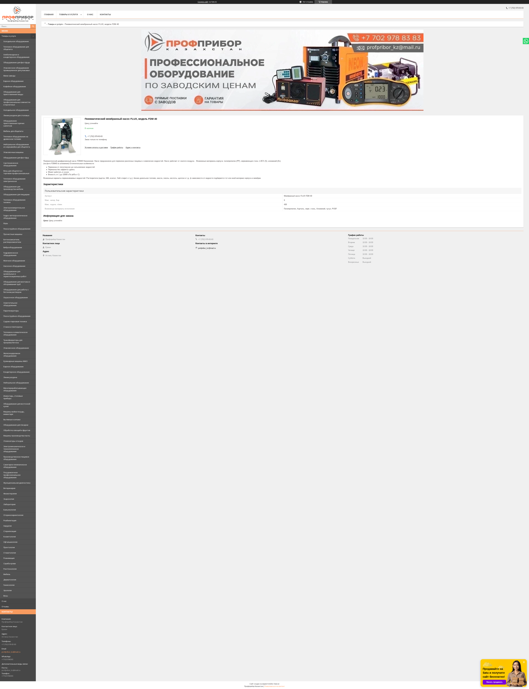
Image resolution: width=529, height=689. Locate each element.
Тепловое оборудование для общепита (16, 48)
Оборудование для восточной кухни (16, 405)
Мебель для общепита (13, 131)
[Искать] (33, 26)
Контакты (105, 14)
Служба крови (9, 563)
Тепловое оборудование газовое (14, 201)
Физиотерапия (10, 493)
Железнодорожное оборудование (11, 354)
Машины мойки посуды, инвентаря (13, 412)
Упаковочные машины (13, 152)
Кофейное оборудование (14, 86)
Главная (48, 14)
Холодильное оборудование (16, 41)
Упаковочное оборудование (16, 348)
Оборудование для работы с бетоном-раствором (16, 290)
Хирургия (7, 526)
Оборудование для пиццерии (16, 194)
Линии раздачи (10, 377)
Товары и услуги (9, 36)
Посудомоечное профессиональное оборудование (12, 475)
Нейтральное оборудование (16, 382)
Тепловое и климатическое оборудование (15, 333)
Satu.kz (276, 684)
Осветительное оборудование (10, 304)
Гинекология (8, 585)
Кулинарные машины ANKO (15, 361)
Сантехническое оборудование (10, 164)
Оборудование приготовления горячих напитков (13, 123)
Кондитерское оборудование (16, 372)
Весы (5, 596)
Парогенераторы (11, 310)
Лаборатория (9, 504)
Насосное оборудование (14, 266)
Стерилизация (9, 531)
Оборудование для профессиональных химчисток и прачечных (16, 102)
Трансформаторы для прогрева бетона (12, 341)
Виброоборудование (12, 247)
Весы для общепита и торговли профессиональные (16, 172)
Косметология (9, 536)
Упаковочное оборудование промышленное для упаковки (16, 69)
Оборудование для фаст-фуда (16, 62)
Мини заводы (9, 75)
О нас (4, 601)
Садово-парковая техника (15, 321)
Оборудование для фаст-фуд (16, 157)
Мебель (6, 574)
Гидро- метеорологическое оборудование (15, 216)
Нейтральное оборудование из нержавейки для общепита (16, 145)
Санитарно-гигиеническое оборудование (15, 465)
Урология (7, 590)
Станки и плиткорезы (12, 327)
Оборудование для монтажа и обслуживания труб (16, 283)
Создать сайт (203, 2)
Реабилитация (9, 520)
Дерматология (9, 579)
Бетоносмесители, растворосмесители (12, 240)
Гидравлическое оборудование (10, 254)
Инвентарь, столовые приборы (13, 397)
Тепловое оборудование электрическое (14, 179)
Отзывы (5, 606)
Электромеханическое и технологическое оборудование (14, 449)
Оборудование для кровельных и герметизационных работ (14, 274)
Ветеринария (9, 488)
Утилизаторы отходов (13, 441)
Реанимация (8, 558)
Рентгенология (10, 569)
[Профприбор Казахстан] (18, 13)
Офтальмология (10, 542)
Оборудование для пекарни (15, 425)
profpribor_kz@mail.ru (11, 652)
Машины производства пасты (16, 435)
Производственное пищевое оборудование (16, 458)
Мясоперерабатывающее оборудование (14, 389)
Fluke (5, 223)
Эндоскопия (8, 499)
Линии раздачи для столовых (16, 115)
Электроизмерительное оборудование (14, 208)
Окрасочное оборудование (15, 297)
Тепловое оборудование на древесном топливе (15, 137)
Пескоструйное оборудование (16, 229)
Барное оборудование (13, 81)
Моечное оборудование (14, 260)
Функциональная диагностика (16, 483)
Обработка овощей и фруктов (16, 430)
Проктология (9, 547)
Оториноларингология (13, 515)
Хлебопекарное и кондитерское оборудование (16, 55)
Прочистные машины (12, 234)
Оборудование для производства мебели (13, 187)
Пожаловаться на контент (274, 686)
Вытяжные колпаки (11, 419)
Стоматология (9, 553)
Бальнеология (9, 509)
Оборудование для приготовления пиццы (13, 93)
